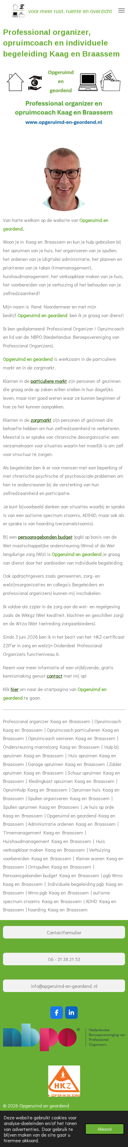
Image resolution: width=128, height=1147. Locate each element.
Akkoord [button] (105, 1129)
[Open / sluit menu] (121, 10)
